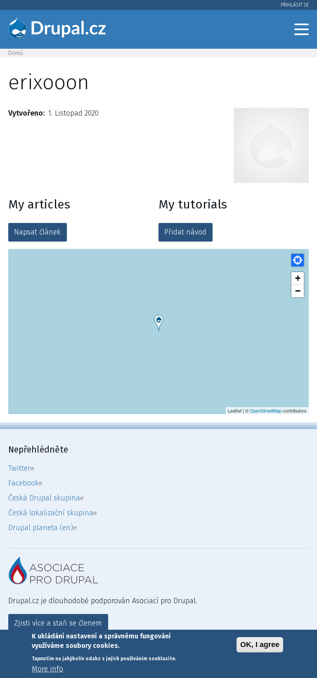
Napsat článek (37, 232)
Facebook (23, 483)
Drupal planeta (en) (40, 527)
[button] (297, 260)
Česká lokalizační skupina (50, 512)
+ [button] (297, 278)
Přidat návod (185, 232)
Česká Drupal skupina (44, 498)
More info (47, 668)
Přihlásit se (295, 5)
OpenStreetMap (266, 410)
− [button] (297, 291)
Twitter (19, 468)
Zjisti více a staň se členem (58, 623)
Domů (15, 53)
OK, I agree (259, 644)
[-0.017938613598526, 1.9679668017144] (159, 323)
